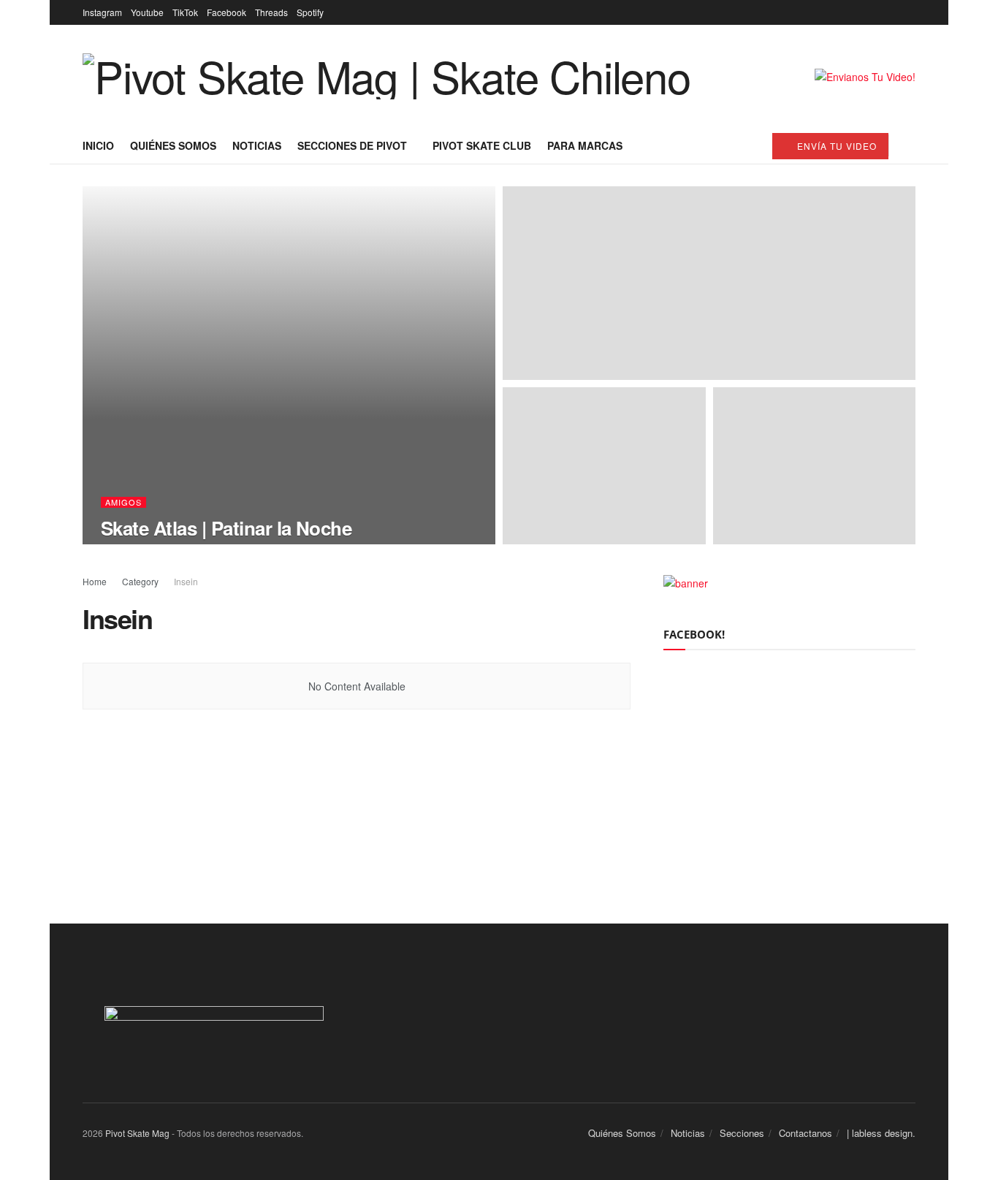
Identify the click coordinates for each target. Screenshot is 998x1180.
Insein (186, 581)
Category (140, 581)
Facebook (226, 12)
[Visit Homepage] (386, 76)
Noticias (256, 145)
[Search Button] (909, 145)
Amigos (123, 502)
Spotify (310, 12)
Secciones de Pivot (352, 145)
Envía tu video (835, 146)
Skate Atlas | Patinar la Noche (226, 527)
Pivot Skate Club (482, 145)
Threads (271, 12)
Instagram (102, 12)
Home (95, 581)
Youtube (147, 12)
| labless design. (881, 1133)
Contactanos (805, 1133)
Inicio (98, 145)
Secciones (742, 1133)
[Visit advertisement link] (865, 76)
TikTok (185, 12)
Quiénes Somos (173, 145)
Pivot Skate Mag (137, 1133)
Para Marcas (584, 145)
